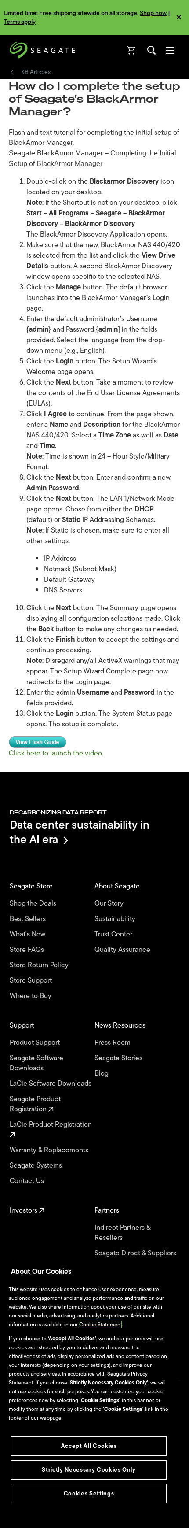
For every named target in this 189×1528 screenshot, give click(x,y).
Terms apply (20, 22)
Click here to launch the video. (56, 753)
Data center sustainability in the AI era (79, 832)
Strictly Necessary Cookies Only (88, 1469)
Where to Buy (31, 996)
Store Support (32, 981)
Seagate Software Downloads (36, 1063)
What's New (28, 934)
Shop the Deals (35, 904)
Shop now (153, 13)
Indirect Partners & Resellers (122, 1233)
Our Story (109, 904)
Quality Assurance (123, 950)
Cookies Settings (89, 1493)
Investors (24, 1211)
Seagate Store (32, 886)
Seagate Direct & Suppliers (136, 1253)
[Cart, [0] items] (131, 50)
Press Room (113, 1043)
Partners (107, 1211)
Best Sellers (28, 919)
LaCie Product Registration (52, 1125)
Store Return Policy (40, 965)
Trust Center (114, 934)
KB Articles (36, 72)
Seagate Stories (119, 1058)
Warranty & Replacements (50, 1150)
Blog (102, 1074)
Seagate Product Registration (35, 1104)
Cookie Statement (100, 1324)
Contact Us (28, 1181)
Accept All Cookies (89, 1445)
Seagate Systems (37, 1166)
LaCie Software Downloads (51, 1084)
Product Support (36, 1043)
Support (23, 1026)
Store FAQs (28, 950)
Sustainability (115, 919)
